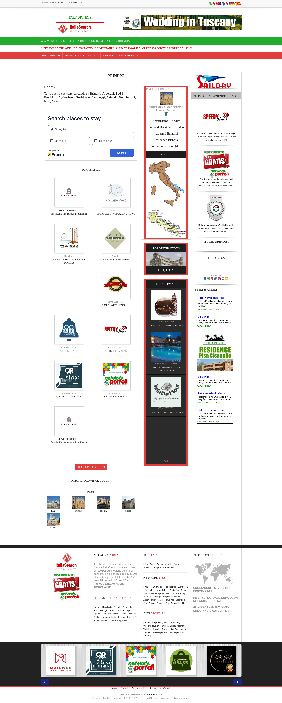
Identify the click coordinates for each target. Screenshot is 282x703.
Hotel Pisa (148, 597)
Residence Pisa (174, 597)
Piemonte (132, 614)
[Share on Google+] (212, 278)
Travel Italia (165, 626)
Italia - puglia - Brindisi (81, 55)
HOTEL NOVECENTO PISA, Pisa (166, 454)
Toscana (121, 617)
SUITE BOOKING (69, 350)
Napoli (154, 567)
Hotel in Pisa (178, 593)
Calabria (117, 607)
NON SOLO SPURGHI (116, 259)
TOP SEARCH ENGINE (115, 305)
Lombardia (106, 614)
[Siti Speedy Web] (116, 329)
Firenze (160, 564)
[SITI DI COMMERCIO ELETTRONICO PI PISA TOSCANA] (141, 660)
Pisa (146, 564)
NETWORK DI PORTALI (207, 601)
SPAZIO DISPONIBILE (68, 210)
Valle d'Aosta (114, 620)
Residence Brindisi (166, 140)
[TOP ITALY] (166, 308)
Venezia (168, 564)
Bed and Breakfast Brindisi (166, 127)
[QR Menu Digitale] (69, 375)
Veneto (124, 620)
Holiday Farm (162, 623)
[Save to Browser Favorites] (226, 278)
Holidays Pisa (168, 600)
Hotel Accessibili (168, 632)
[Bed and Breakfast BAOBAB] (166, 347)
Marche (123, 614)
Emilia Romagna (101, 610)
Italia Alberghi (178, 626)
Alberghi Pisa (160, 597)
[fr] (225, 3)
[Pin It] (219, 278)
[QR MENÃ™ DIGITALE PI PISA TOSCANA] (60, 660)
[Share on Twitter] (223, 278)
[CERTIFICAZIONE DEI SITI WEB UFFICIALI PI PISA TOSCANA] (181, 660)
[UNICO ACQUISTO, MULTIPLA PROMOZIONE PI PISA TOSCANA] (101, 660)
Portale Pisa (149, 590)
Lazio (131, 610)
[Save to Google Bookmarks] (208, 278)
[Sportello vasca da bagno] (116, 192)
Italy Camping (177, 629)
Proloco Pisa (170, 587)
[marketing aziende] (69, 192)
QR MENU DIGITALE (69, 396)
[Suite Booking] (69, 329)
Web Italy (147, 629)
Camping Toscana (161, 629)
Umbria (103, 620)
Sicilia (114, 617)
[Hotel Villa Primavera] (166, 392)
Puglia (90, 491)
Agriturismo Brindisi (166, 120)
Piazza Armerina (165, 567)
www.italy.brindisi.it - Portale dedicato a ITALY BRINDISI (86, 41)
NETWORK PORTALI (115, 396)
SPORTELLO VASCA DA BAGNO (115, 213)
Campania (127, 607)
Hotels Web (149, 623)
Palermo (177, 564)
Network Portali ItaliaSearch (67, 3)
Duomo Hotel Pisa (179, 603)
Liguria (97, 614)
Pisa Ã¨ (152, 603)
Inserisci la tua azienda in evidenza (69, 213)
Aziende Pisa (162, 590)
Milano (146, 567)
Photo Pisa (174, 590)
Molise (115, 614)
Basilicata (107, 607)
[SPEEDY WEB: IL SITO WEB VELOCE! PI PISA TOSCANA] (221, 660)
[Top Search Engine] (116, 284)
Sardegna (105, 617)
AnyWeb (115, 688)
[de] (231, 3)
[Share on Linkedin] (215, 278)
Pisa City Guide (157, 587)
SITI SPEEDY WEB (116, 350)
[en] (218, 3)
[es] (238, 3)
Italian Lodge (175, 623)
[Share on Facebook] (205, 278)
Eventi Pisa (183, 587)
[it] (212, 3)
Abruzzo (98, 607)
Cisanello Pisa (163, 603)
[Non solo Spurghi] (116, 238)
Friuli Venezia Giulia (119, 610)
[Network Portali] (116, 375)
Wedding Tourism (151, 626)
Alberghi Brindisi (166, 133)
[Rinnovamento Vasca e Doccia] (69, 238)
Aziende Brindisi (163, 146)
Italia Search (165, 688)
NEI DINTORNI (127, 55)
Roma (152, 564)
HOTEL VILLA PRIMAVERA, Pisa (166, 412)
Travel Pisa (154, 593)
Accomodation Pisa (152, 600)
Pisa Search (165, 593)
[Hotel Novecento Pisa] (166, 434)
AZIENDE (108, 55)
